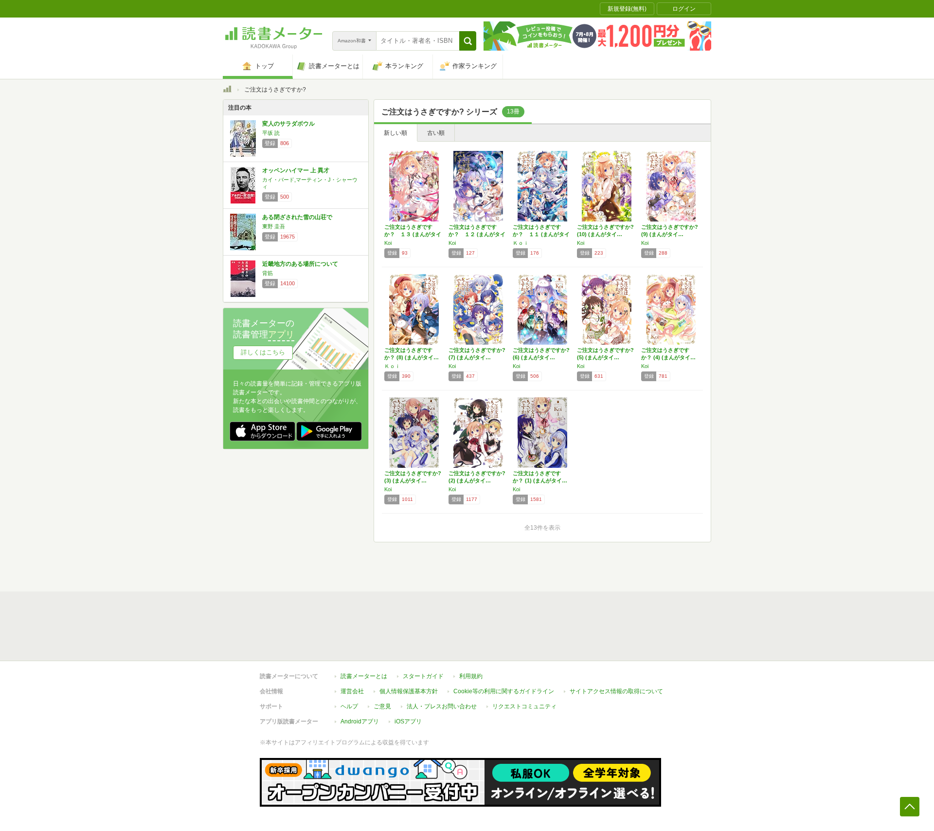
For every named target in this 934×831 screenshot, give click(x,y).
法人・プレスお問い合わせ (442, 706)
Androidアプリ (360, 721)
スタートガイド (423, 676)
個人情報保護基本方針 (408, 691)
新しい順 (395, 132)
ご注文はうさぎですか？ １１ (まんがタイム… (541, 234)
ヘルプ (349, 706)
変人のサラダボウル (288, 123)
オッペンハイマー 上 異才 (295, 170)
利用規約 (471, 676)
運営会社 (352, 691)
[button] (467, 41)
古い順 (436, 132)
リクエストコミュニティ (524, 706)
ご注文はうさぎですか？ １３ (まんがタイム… (412, 234)
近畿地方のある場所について (300, 263)
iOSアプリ (408, 721)
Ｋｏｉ (521, 243)
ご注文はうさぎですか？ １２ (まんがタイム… (477, 234)
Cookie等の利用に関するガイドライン (503, 691)
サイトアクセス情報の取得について (616, 691)
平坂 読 (271, 133)
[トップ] (227, 90)
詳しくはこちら (263, 352)
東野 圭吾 (273, 226)
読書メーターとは (364, 676)
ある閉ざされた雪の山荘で (297, 217)
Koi (388, 243)
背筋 (267, 273)
